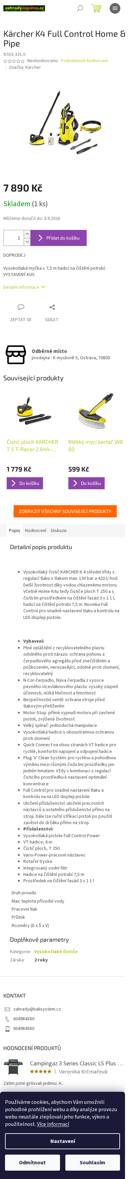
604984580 (23, 1019)
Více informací (53, 1124)
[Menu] (115, 8)
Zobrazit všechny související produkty (65, 511)
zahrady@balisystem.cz (37, 1009)
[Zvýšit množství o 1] (27, 234)
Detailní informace (21, 287)
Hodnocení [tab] (35, 530)
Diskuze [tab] (59, 530)
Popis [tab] (14, 530)
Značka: (25, 67)
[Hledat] (80, 8)
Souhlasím (92, 1162)
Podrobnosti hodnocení (84, 61)
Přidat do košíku (63, 238)
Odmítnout (32, 1162)
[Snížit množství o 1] (27, 242)
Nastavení (62, 1141)
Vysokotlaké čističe (56, 951)
